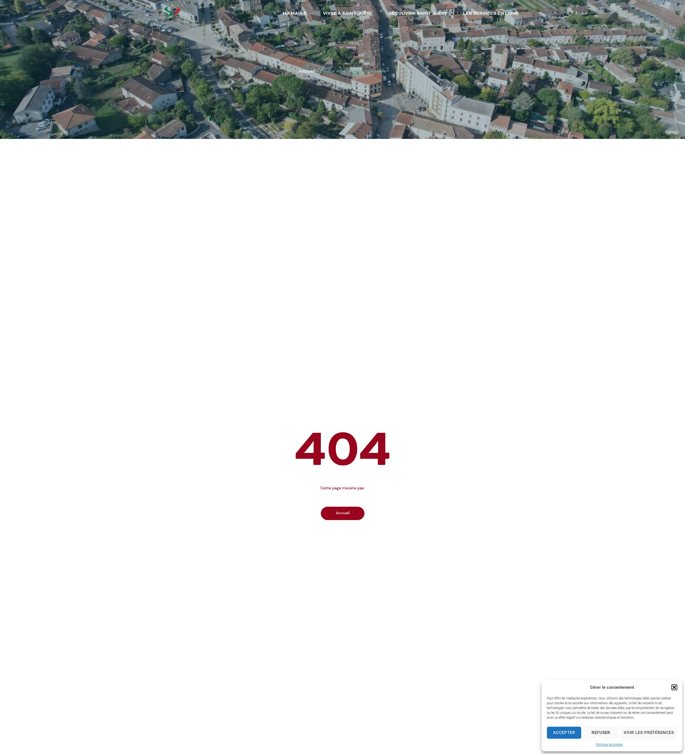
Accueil (307, 71)
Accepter (564, 732)
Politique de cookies (609, 745)
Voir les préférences (649, 732)
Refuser (601, 732)
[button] (674, 687)
